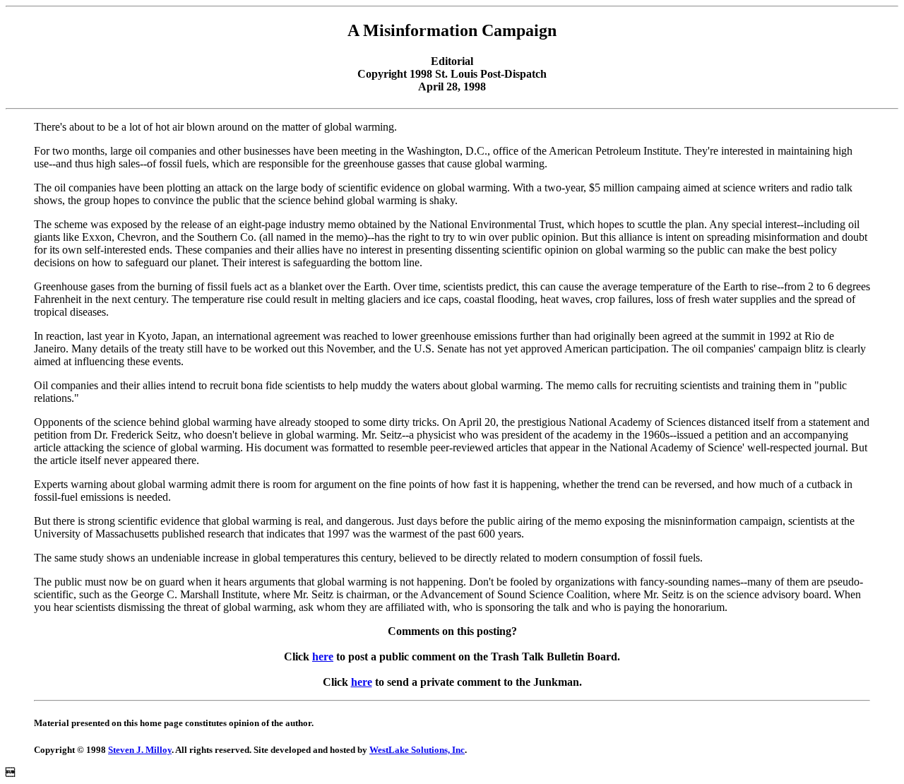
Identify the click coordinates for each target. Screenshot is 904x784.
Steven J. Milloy (140, 749)
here (322, 657)
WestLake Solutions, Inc (417, 749)
